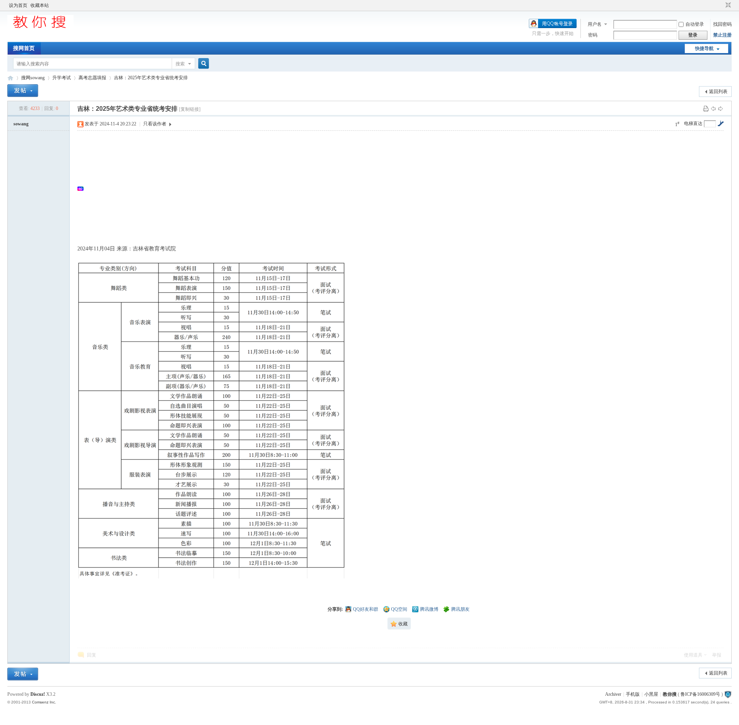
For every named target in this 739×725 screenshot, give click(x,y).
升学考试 (61, 77)
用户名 (595, 24)
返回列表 (718, 91)
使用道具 (693, 655)
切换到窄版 (727, 5)
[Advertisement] (316, 188)
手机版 (633, 694)
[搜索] (202, 63)
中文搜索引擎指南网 (10, 77)
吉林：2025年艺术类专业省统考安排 (151, 77)
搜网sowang (33, 77)
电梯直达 (693, 123)
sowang (20, 124)
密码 (592, 35)
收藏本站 (39, 5)
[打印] (706, 108)
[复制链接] (190, 109)
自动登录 (694, 24)
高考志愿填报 (92, 77)
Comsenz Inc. (44, 702)
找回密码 (722, 24)
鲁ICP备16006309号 (700, 694)
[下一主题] (720, 108)
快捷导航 (704, 48)
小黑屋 (651, 694)
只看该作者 (154, 124)
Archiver (613, 694)
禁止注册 (722, 35)
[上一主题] (713, 108)
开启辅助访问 (721, 5)
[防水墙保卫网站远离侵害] (728, 694)
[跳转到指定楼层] (720, 123)
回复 (91, 655)
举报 (716, 655)
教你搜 (670, 694)
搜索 (180, 64)
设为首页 (18, 5)
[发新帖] (22, 90)
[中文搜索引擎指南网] (40, 27)
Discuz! (37, 694)
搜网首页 (24, 48)
